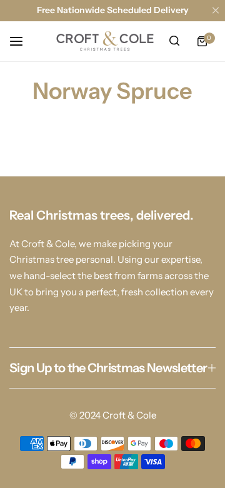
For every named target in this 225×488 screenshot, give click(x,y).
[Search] (174, 41)
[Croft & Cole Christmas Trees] (105, 41)
